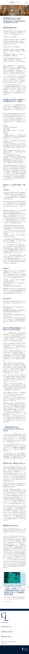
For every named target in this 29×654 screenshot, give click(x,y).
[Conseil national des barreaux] (25, 650)
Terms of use (4, 643)
